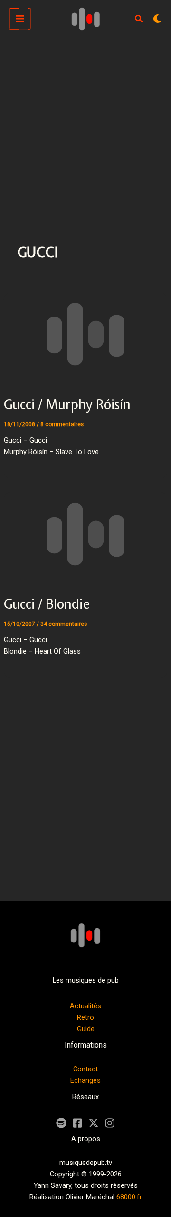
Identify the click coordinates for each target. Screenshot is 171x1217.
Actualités (85, 1006)
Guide (86, 1029)
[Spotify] (61, 1123)
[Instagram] (109, 1123)
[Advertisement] (85, 128)
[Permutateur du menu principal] (20, 18)
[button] (139, 20)
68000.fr (129, 1197)
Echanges (85, 1080)
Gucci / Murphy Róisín (67, 404)
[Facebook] (77, 1123)
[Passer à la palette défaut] (157, 18)
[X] (93, 1123)
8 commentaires (62, 424)
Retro (85, 1017)
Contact (85, 1069)
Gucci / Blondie (47, 604)
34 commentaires (63, 624)
